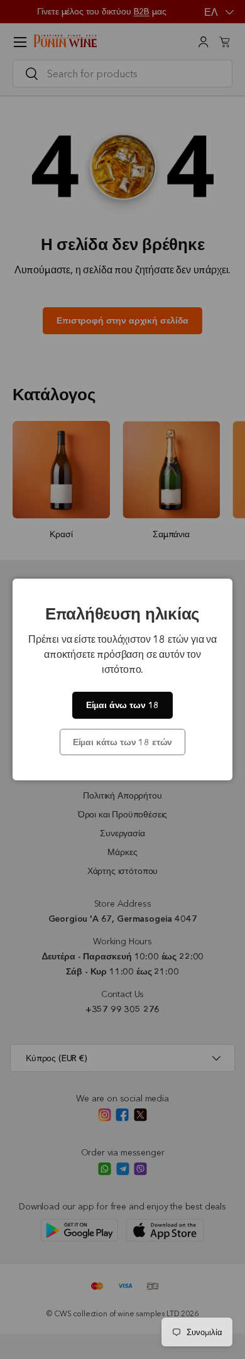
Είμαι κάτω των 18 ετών (122, 742)
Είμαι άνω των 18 (122, 705)
